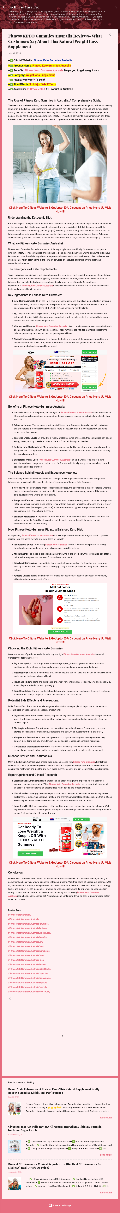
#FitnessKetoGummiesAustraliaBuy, (25, 942)
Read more (106, 1117)
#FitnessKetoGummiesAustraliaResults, (27, 964)
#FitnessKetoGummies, (19, 914)
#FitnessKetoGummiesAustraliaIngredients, (29, 951)
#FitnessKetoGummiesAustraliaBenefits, (27, 937)
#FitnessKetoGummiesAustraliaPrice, (26, 960)
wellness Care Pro (24, 7)
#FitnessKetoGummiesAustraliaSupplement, (29, 978)
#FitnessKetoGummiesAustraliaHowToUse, (29, 991)
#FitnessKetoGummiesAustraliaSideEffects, (29, 969)
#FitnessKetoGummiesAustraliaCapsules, (28, 973)
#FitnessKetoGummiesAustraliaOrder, (26, 955)
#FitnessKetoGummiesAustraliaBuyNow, (27, 982)
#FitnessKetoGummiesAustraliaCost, (26, 946)
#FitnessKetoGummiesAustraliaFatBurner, (28, 924)
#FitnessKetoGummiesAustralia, (23, 919)
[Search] (116, 7)
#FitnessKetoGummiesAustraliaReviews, (27, 928)
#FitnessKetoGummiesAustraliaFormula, (27, 987)
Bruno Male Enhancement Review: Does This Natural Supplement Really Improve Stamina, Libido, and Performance (53, 1090)
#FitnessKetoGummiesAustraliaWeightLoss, (29, 933)
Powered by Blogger (62, 1205)
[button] (110, 35)
